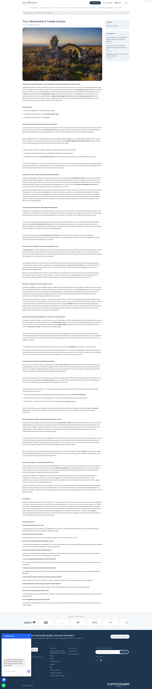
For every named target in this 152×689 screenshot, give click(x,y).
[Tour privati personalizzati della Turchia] (29, 3)
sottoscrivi (124, 652)
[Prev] (23, 622)
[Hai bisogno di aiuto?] (4, 679)
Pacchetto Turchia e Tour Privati (88, 7)
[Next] (129, 622)
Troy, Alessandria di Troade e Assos (42, 13)
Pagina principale (34, 7)
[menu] (25, 636)
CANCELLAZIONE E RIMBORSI (57, 675)
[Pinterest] (101, 660)
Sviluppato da (118, 686)
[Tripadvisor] (104, 660)
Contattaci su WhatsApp (121, 636)
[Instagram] (97, 660)
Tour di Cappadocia (45, 7)
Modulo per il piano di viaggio (105, 7)
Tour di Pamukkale (73, 7)
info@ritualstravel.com (74, 654)
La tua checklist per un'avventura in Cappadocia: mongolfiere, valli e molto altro (116, 47)
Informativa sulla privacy (56, 673)
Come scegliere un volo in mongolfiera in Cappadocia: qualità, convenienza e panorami (116, 39)
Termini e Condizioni (55, 670)
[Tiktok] (108, 660)
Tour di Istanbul (55, 7)
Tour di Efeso (64, 7)
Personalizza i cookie (27, 685)
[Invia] (28, 671)
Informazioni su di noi (55, 661)
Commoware (19, 675)
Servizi (51, 655)
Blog (115, 7)
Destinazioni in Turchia (34, 25)
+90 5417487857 (72, 651)
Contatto (119, 7)
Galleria (52, 658)
